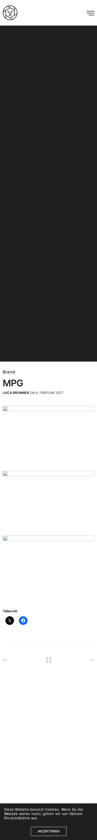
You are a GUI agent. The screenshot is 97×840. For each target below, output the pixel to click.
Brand (9, 372)
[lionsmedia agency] (10, 12)
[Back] (48, 660)
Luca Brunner (16, 393)
